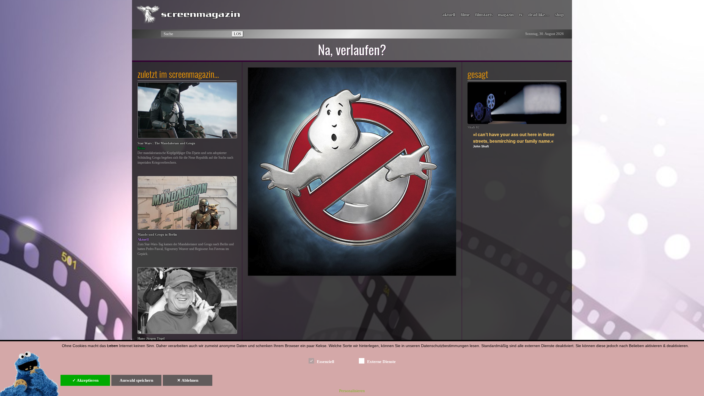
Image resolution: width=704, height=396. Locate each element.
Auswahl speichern (136, 380)
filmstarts (484, 14)
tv (521, 14)
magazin (506, 14)
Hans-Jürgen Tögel (151, 338)
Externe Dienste (381, 361)
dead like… (538, 14)
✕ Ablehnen (187, 380)
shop (559, 14)
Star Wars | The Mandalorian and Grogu (166, 143)
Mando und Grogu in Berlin (157, 235)
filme (465, 14)
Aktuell (143, 239)
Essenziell (325, 361)
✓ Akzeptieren (85, 380)
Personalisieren (352, 391)
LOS (237, 34)
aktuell (448, 14)
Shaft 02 (473, 127)
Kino (141, 148)
